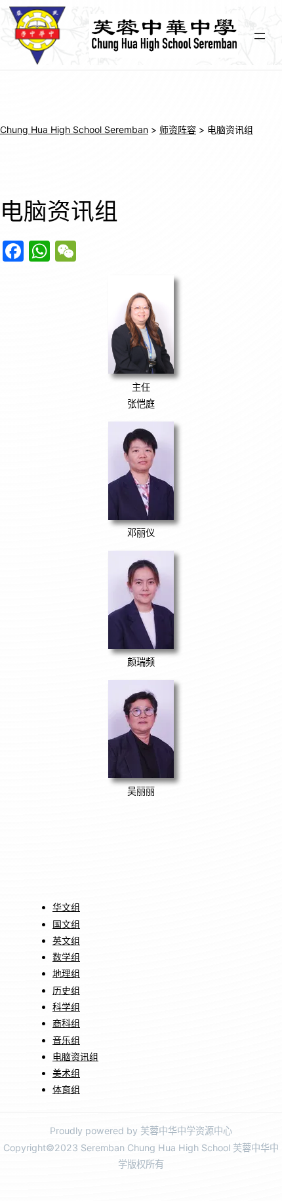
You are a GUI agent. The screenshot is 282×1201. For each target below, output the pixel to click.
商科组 (66, 1023)
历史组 (66, 990)
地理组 (66, 973)
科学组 (66, 1006)
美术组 (66, 1072)
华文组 (66, 907)
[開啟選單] (260, 36)
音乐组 (66, 1040)
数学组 (66, 956)
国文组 (66, 924)
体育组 (66, 1089)
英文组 (66, 940)
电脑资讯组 (75, 1056)
